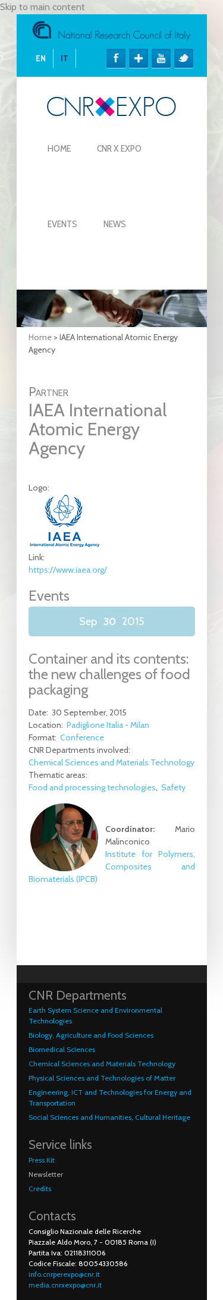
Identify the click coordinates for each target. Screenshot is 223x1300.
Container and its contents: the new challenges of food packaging (109, 674)
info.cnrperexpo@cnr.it (64, 1274)
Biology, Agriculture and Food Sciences (91, 1035)
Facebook (115, 58)
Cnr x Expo (119, 148)
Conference (82, 737)
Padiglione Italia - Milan (108, 725)
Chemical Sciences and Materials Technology (111, 762)
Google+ (138, 58)
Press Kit (42, 1159)
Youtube (161, 58)
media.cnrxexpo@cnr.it (65, 1284)
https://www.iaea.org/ (68, 569)
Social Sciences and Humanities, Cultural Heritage (109, 1117)
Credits (40, 1188)
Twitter (183, 58)
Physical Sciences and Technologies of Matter (102, 1077)
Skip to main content (42, 6)
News (114, 224)
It (64, 58)
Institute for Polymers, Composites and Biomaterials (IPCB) (112, 866)
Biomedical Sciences (62, 1049)
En (41, 58)
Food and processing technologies (92, 787)
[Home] (111, 113)
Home (59, 148)
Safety (173, 787)
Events (62, 224)
